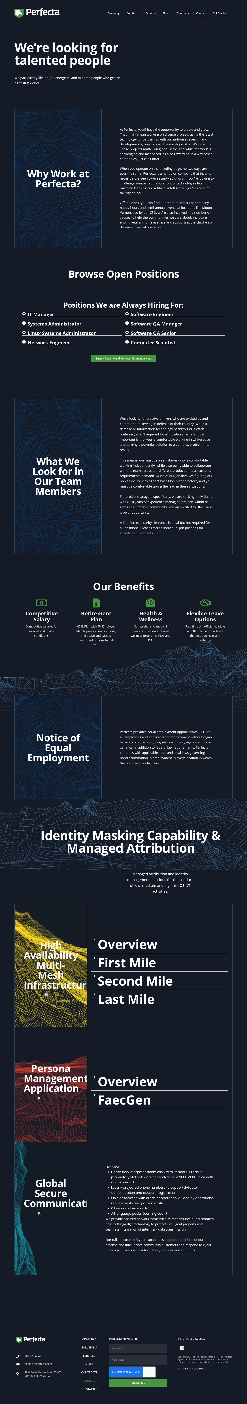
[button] (72, 314)
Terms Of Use (198, 1368)
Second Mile (135, 980)
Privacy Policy (184, 1368)
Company (114, 13)
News (166, 13)
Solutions (133, 13)
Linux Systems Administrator (62, 333)
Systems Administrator (55, 323)
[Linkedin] (182, 1348)
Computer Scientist (153, 342)
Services (151, 13)
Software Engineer (152, 314)
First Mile (127, 962)
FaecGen (124, 1099)
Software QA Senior (153, 333)
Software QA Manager (156, 323)
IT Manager (41, 314)
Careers (201, 13)
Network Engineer (49, 342)
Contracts (183, 13)
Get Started (220, 13)
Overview (127, 944)
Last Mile (126, 999)
